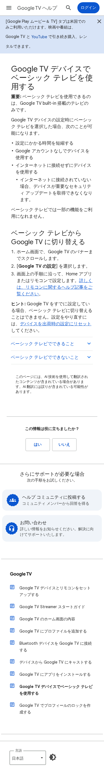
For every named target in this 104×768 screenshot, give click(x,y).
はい (38, 444)
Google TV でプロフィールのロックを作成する (55, 709)
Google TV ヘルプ (37, 8)
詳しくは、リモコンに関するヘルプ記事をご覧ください (54, 287)
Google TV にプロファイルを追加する (53, 631)
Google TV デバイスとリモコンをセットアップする (55, 591)
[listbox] (27, 758)
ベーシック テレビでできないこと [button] (45, 357)
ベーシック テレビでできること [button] (42, 344)
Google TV (21, 574)
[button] (9, 7)
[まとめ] (99, 22)
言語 (18, 750)
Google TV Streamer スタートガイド (52, 606)
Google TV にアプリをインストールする (55, 674)
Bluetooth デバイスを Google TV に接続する (55, 646)
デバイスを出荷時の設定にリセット (55, 324)
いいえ (64, 444)
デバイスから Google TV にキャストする (55, 662)
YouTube (39, 36)
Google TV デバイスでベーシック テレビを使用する (56, 690)
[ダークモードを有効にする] (52, 757)
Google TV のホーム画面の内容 (47, 618)
